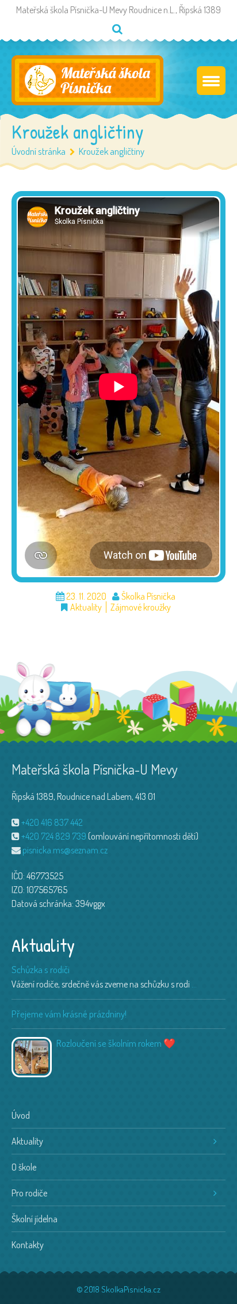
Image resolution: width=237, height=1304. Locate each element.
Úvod (21, 1115)
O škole (24, 1167)
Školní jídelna (35, 1219)
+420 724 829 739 (53, 836)
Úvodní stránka (39, 151)
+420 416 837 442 (52, 822)
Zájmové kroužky (140, 607)
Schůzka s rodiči (41, 969)
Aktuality (86, 607)
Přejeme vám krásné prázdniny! (69, 1014)
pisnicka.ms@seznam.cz (65, 850)
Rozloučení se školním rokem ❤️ (115, 1043)
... (194, 984)
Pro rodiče (29, 1193)
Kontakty (28, 1244)
